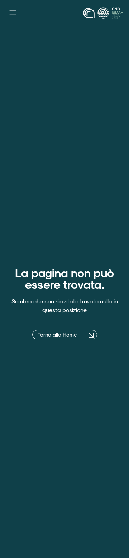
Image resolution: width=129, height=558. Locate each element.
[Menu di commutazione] (13, 13)
